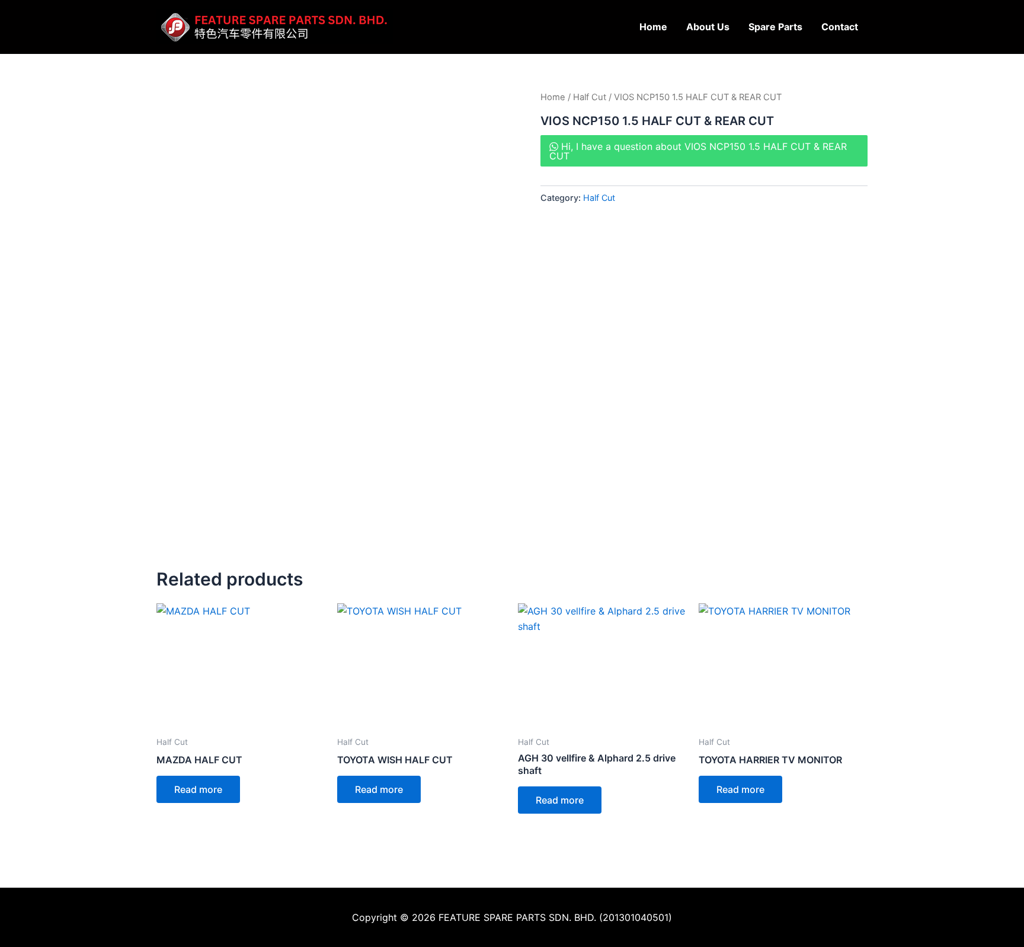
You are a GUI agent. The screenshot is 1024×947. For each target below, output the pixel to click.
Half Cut (589, 97)
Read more (198, 789)
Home (653, 27)
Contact (839, 27)
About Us (707, 27)
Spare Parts (775, 27)
